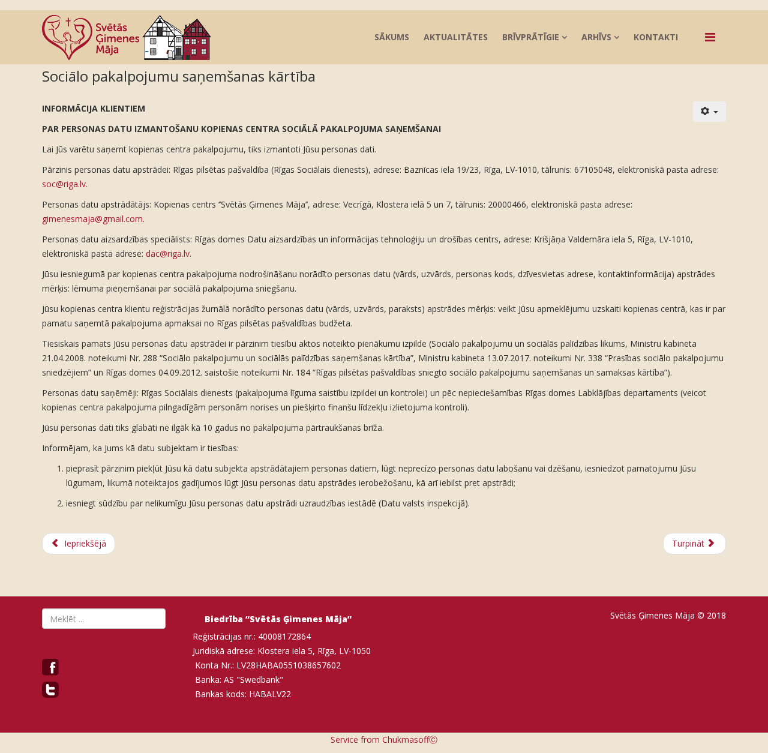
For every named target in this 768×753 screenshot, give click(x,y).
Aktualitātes (456, 37)
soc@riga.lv (64, 184)
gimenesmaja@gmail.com (92, 218)
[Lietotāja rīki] (710, 111)
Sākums (391, 37)
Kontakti (656, 37)
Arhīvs (596, 37)
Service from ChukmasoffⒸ (384, 739)
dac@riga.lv (168, 253)
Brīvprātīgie (530, 37)
